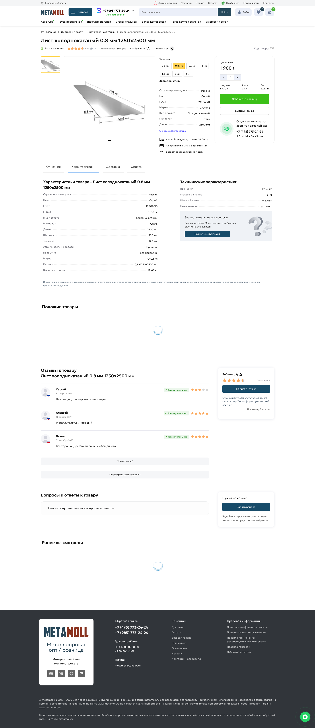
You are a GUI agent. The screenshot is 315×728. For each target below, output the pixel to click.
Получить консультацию (207, 233)
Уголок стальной (126, 21)
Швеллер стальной (99, 21)
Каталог (83, 12)
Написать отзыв (246, 389)
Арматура (47, 21)
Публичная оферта (239, 652)
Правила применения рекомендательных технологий (246, 639)
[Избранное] (258, 12)
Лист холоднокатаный (101, 32)
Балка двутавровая (154, 21)
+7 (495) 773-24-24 (116, 10)
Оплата (200, 3)
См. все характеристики (172, 130)
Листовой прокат (217, 21)
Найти (224, 12)
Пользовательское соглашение (246, 632)
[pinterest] (51, 673)
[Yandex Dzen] (71, 673)
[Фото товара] (109, 100)
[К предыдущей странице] (42, 31)
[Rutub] (81, 673)
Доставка (186, 3)
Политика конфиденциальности (247, 627)
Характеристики (83, 166)
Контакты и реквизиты (186, 658)
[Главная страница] (53, 12)
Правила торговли (238, 646)
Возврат (212, 3)
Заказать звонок (115, 14)
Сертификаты (251, 3)
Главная (51, 32)
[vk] (61, 673)
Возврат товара (181, 637)
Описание (53, 166)
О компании (179, 648)
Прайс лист (232, 3)
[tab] (109, 140)
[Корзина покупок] (269, 12)
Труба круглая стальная (186, 21)
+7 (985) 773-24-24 (249, 136)
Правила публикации (258, 409)
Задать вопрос (246, 507)
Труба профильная (70, 21)
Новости (177, 653)
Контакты (268, 3)
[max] (99, 10)
